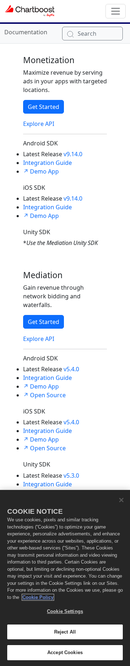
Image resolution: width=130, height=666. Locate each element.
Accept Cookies (65, 652)
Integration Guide (47, 163)
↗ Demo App (41, 171)
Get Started (43, 107)
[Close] (121, 500)
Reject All (65, 632)
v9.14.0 (73, 154)
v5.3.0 (71, 475)
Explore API (38, 124)
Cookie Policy (37, 597)
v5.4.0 (71, 369)
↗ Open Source (44, 395)
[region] (65, 578)
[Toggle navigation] (115, 11)
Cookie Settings (65, 611)
